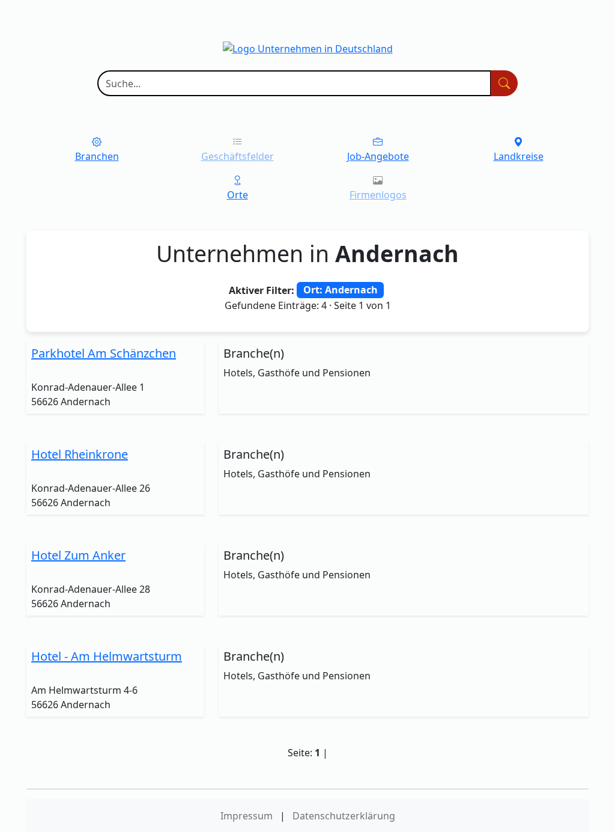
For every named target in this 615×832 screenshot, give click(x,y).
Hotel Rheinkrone (79, 454)
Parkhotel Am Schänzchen (103, 353)
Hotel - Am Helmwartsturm (106, 656)
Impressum (246, 815)
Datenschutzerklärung (343, 815)
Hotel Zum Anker (78, 555)
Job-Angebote (378, 156)
